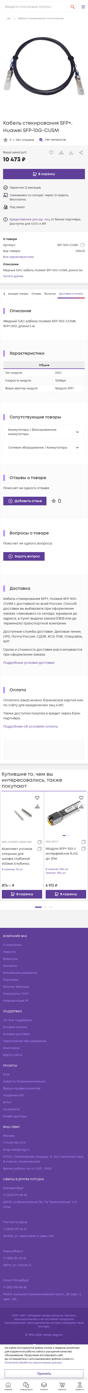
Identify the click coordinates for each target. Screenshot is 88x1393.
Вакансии (10, 959)
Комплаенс (11, 1048)
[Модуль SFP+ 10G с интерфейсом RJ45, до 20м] (66, 813)
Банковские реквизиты (20, 973)
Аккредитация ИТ (16, 1001)
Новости (9, 952)
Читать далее (13, 276)
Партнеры (11, 980)
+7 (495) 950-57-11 (14, 1143)
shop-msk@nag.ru (16, 1150)
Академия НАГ (13, 1095)
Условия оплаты (15, 1027)
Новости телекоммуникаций (24, 1081)
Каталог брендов (16, 987)
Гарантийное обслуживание (24, 1041)
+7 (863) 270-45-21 (15, 1229)
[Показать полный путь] (8, 18)
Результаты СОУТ (16, 994)
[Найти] (72, 6)
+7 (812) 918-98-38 (14, 1287)
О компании (12, 945)
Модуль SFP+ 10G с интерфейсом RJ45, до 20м (62, 853)
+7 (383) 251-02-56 (14, 1258)
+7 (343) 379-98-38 (15, 1195)
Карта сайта (12, 1055)
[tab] (36, 293)
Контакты (10, 966)
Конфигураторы (15, 1116)
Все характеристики (18, 257)
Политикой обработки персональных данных (33, 1363)
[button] (44, 68)
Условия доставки (16, 1034)
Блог (6, 1074)
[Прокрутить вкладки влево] (4, 293)
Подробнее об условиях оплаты (30, 726)
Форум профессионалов (21, 1088)
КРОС (7, 1102)
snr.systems (11, 1109)
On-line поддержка (17, 1020)
